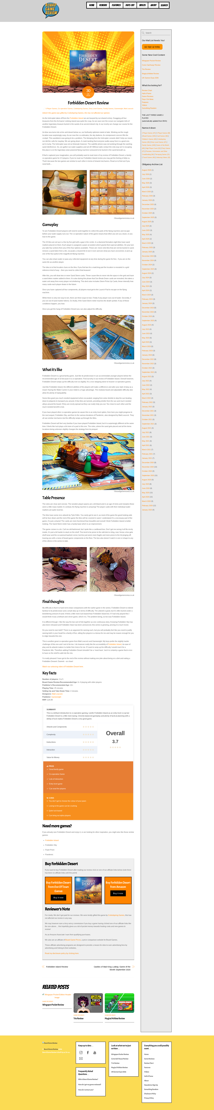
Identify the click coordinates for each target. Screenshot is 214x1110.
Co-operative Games (65, 108)
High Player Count (153, 148)
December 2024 (148, 256)
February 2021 (147, 454)
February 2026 (147, 196)
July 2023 (145, 329)
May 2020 (145, 493)
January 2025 (147, 252)
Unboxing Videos (163, 157)
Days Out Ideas (147, 99)
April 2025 (145, 239)
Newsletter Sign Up (151, 1085)
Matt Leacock (128, 108)
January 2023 (147, 355)
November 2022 (148, 363)
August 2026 (146, 170)
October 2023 (147, 316)
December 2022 (148, 359)
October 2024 (147, 265)
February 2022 (147, 402)
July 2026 (145, 174)
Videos (142, 5)
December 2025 (148, 204)
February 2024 (147, 299)
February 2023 (147, 351)
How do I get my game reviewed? (89, 1084)
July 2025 (145, 226)
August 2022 (146, 376)
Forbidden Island (76, 118)
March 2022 (146, 398)
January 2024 (147, 303)
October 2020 (147, 471)
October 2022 (147, 368)
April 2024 (145, 290)
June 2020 (146, 488)
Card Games (162, 136)
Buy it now (58, 897)
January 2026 (147, 200)
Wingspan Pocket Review (53, 1004)
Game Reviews (47, 1001)
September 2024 (148, 269)
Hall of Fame (146, 93)
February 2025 (147, 247)
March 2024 (146, 295)
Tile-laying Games (162, 154)
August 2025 (146, 222)
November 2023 (148, 312)
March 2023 (146, 346)
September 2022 (148, 372)
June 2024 (146, 282)
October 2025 (147, 213)
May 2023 (145, 338)
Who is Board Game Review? (88, 1079)
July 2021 (145, 432)
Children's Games (149, 139)
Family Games (108, 108)
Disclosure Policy (150, 1094)
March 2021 (146, 449)
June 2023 (146, 333)
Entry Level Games (95, 108)
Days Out (130, 5)
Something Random (149, 108)
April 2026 (145, 187)
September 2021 (148, 424)
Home (91, 5)
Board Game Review (51, 1049)
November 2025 (148, 209)
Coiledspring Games (81, 108)
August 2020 (146, 480)
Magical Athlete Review (115, 1018)
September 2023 (148, 320)
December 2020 (148, 462)
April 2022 (145, 394)
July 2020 (145, 484)
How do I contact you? (86, 1090)
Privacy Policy (149, 1098)
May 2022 (145, 389)
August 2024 (146, 273)
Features (116, 5)
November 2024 (148, 260)
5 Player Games (51, 108)
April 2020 (145, 497)
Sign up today (154, 47)
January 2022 (147, 407)
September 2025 (148, 217)
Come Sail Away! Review (151, 65)
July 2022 (145, 381)
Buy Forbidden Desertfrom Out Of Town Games (58, 887)
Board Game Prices (73, 940)
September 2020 (148, 475)
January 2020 (147, 510)
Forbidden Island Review (57, 967)
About (153, 5)
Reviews (103, 5)
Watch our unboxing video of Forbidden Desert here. (62, 667)
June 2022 (146, 385)
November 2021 (148, 415)
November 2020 (148, 467)
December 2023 (148, 308)
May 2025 (145, 234)
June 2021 (146, 437)
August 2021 (146, 428)
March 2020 (146, 501)
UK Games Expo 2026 (150, 78)
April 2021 (145, 445)
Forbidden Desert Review (88, 103)
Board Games (149, 136)
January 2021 (147, 458)
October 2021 (147, 419)
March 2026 (146, 192)
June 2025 (146, 230)
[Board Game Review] (50, 17)
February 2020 (147, 505)
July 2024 (145, 278)
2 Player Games (148, 133)
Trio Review (78, 1018)
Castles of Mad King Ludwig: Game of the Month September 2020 (112, 968)
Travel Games (149, 157)
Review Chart (147, 90)
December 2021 (148, 411)
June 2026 (146, 179)
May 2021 (145, 441)
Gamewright (118, 108)
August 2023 (146, 325)
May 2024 (145, 286)
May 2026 (145, 183)
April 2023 (145, 342)
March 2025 (146, 243)
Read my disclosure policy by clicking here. (62, 953)
